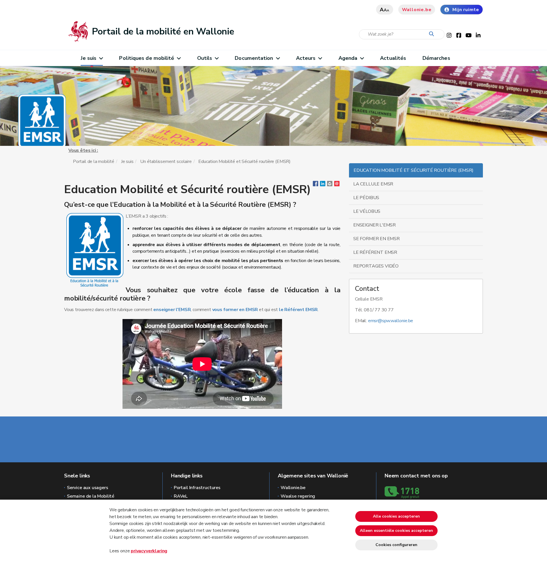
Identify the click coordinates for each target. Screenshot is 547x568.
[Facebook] (315, 185)
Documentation (254, 58)
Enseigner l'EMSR (374, 225)
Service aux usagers (87, 488)
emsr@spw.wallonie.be (390, 321)
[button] (329, 185)
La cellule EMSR (373, 184)
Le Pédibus (366, 198)
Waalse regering (298, 496)
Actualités (393, 58)
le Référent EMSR (298, 310)
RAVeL (180, 496)
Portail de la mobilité (93, 161)
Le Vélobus (366, 211)
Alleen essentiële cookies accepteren (396, 530)
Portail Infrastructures (197, 488)
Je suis (89, 58)
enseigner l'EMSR (172, 310)
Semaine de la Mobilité (90, 496)
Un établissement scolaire (166, 161)
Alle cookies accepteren (396, 516)
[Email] (336, 185)
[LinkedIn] (322, 185)
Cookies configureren (396, 544)
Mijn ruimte (465, 10)
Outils (204, 58)
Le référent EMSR (375, 252)
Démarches (436, 58)
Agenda (348, 58)
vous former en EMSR (235, 310)
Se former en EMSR (376, 239)
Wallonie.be (417, 10)
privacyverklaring (149, 551)
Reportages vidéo (376, 266)
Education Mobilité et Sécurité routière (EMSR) (413, 170)
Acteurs (306, 58)
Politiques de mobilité (146, 58)
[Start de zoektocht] (433, 34)
